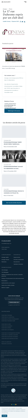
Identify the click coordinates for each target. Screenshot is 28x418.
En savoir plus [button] (5, 412)
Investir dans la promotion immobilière (10, 336)
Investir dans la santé (6, 324)
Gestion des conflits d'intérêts (8, 285)
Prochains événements (19, 259)
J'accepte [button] (4, 415)
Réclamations (4, 280)
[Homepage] (6, 2)
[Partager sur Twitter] (22, 22)
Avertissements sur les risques (8, 283)
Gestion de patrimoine (6, 341)
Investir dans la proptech (7, 326)
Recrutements (17, 261)
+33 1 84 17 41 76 (17, 305)
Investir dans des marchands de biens (10, 338)
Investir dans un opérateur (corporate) (10, 334)
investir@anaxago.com (6, 243)
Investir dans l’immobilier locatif (8, 320)
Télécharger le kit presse (14, 111)
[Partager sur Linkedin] (24, 22)
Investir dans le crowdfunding (8, 317)
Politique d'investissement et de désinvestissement (13, 278)
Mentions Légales (5, 287)
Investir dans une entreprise (8, 329)
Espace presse (17, 257)
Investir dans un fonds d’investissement (10, 319)
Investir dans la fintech (6, 327)
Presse (10, 9)
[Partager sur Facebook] (20, 22)
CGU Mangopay (5, 272)
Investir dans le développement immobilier (11, 333)
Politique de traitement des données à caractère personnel (12, 275)
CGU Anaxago (5, 270)
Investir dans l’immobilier (7, 315)
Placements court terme (7, 343)
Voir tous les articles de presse (14, 202)
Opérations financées (18, 264)
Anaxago (5, 9)
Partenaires (4, 261)
